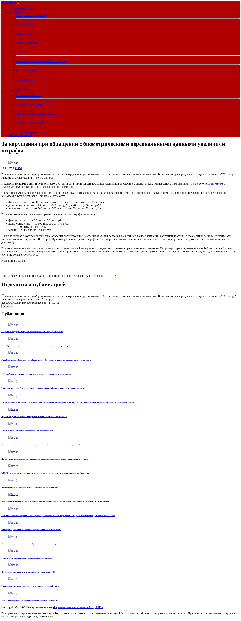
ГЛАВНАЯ (20, 8)
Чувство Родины (26, 24)
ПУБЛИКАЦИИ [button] (18, 12)
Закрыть (7, 306)
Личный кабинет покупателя (33, 104)
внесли (40, 235)
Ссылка (20, 260)
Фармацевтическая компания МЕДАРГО (78, 607)
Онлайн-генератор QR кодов (33, 132)
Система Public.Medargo (30, 122)
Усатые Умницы (25, 70)
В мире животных (26, 42)
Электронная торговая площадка (35, 113)
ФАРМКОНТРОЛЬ (20, 135)
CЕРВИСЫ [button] (15, 92)
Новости (21, 52)
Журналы (21, 88)
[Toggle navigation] (17, 3)
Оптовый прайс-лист (28, 95)
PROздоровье (24, 33)
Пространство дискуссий (31, 15)
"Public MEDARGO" (104, 275)
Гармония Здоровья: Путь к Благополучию (41, 61)
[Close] (2, 294)
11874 (18, 168)
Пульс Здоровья (25, 79)
